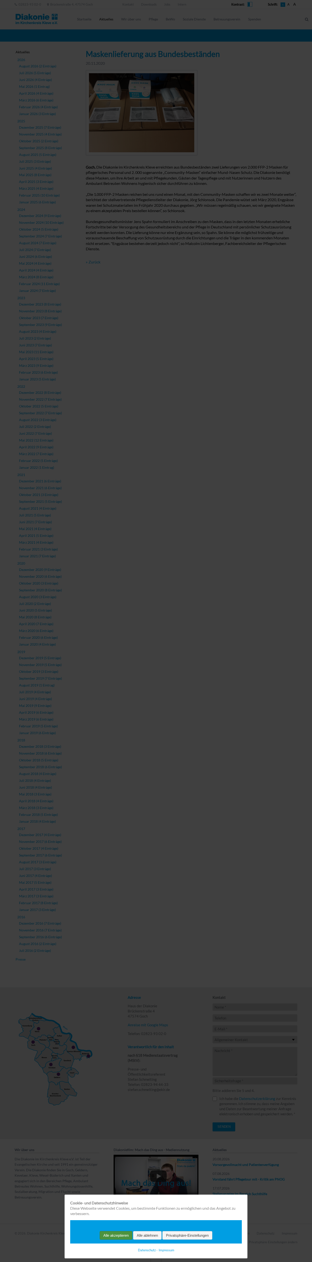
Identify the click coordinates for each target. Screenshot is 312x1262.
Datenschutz (147, 1250)
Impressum (166, 1250)
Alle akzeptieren (116, 1235)
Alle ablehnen (147, 1235)
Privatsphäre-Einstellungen (187, 1235)
